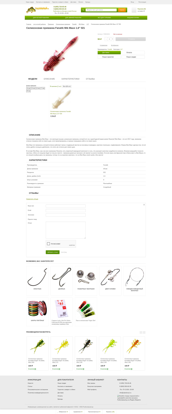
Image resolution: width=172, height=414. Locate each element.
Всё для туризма (104, 17)
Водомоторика (133, 17)
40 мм (28, 88)
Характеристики (70, 79)
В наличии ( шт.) (55, 86)
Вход (132, 2)
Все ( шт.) (67, 86)
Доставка (73, 2)
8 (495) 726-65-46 (59, 7)
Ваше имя (31, 206)
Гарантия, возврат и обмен (60, 2)
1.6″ (121, 49)
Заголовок (31, 215)
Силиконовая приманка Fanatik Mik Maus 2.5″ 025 (60, 112)
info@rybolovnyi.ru (125, 392)
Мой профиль (92, 389)
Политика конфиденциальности (38, 392)
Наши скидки (30, 2)
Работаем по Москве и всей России (64, 11)
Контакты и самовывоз (43, 2)
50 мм (33, 88)
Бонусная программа (94, 386)
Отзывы (90, 79)
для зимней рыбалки (73, 17)
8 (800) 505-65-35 (59, 9)
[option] (38, 353)
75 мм (42, 88)
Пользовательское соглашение (38, 389)
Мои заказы (91, 383)
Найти (122, 10)
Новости (30, 383)
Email (29, 210)
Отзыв (30, 223)
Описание (49, 79)
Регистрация (142, 2)
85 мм (28, 91)
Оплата (81, 2)
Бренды (87, 2)
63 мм (38, 88)
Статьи (30, 386)
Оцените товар (32, 219)
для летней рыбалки (41, 17)
